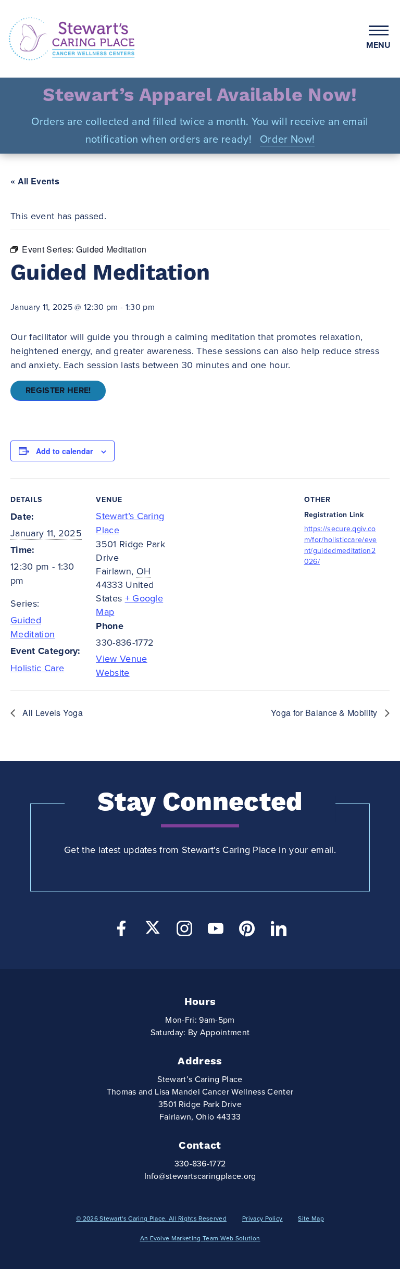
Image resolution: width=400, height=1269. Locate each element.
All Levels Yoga (51, 713)
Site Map (311, 1218)
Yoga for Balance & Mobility (325, 713)
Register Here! (58, 390)
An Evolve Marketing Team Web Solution (200, 1238)
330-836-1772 (200, 1164)
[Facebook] (121, 931)
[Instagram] (184, 931)
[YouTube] (215, 931)
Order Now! (287, 139)
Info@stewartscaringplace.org (200, 1176)
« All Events (34, 181)
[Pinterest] (247, 931)
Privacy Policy (262, 1218)
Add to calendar (64, 451)
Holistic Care (37, 668)
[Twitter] (152, 927)
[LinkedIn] (278, 931)
